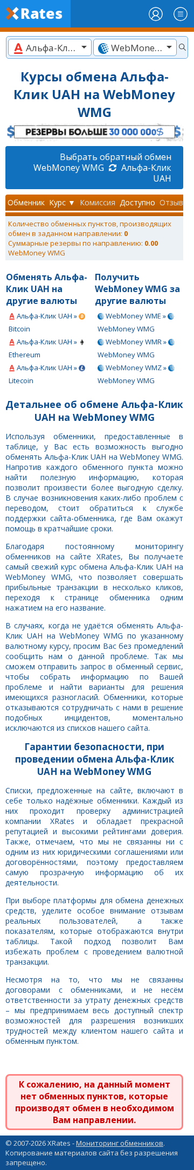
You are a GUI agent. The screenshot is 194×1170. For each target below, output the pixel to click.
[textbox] (50, 47)
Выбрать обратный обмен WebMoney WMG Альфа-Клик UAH (102, 167)
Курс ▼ (62, 202)
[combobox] (50, 47)
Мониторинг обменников (119, 1143)
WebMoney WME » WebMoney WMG (133, 322)
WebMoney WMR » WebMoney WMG (133, 348)
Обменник (26, 202)
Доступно (137, 202)
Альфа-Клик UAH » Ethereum (44, 348)
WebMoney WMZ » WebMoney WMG (133, 374)
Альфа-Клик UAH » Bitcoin (44, 322)
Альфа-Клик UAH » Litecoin (44, 374)
